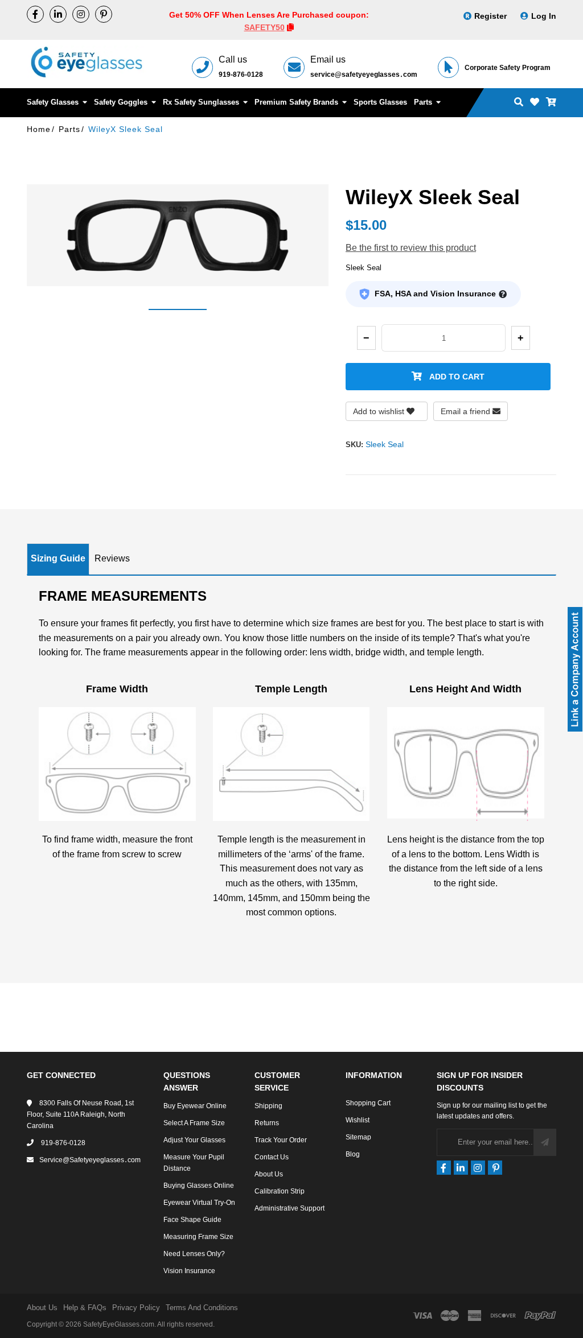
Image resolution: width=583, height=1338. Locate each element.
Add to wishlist (380, 411)
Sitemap (358, 1137)
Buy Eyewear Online (195, 1106)
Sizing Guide (58, 558)
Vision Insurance (189, 1271)
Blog (353, 1154)
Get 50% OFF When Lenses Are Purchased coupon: (269, 14)
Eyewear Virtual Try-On (199, 1203)
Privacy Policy (136, 1307)
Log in (543, 15)
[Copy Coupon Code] (290, 27)
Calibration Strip (279, 1191)
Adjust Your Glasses (194, 1140)
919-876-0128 (241, 75)
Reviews (112, 558)
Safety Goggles (122, 102)
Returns (266, 1123)
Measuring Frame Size (198, 1237)
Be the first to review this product (411, 248)
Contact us (271, 1157)
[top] (11, 1309)
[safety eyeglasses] (35, 14)
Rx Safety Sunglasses (202, 102)
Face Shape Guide (192, 1220)
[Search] (518, 102)
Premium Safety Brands (297, 102)
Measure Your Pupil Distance (193, 1162)
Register (490, 15)
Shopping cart (368, 1103)
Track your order (280, 1140)
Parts (424, 102)
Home (39, 129)
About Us (268, 1174)
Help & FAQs (84, 1307)
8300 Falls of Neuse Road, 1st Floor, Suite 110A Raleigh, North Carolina (80, 1114)
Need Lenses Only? (194, 1254)
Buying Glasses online (198, 1186)
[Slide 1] (178, 309)
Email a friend (466, 411)
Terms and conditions (202, 1307)
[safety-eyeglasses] (58, 14)
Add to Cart (456, 376)
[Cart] (551, 102)
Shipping (268, 1106)
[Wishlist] (534, 102)
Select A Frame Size (194, 1123)
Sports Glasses (380, 102)
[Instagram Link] (80, 14)
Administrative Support (289, 1208)
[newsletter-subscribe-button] (544, 1142)
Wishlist (357, 1120)
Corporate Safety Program (508, 68)
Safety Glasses (54, 102)
